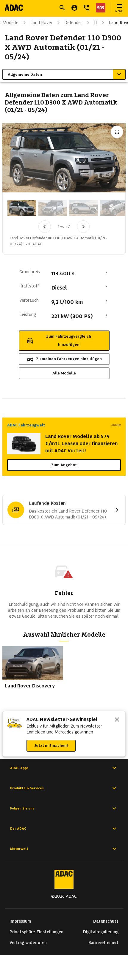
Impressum (20, 921)
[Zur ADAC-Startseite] (14, 7)
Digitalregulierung (100, 932)
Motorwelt (19, 849)
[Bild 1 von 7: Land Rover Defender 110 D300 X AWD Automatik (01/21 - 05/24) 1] (21, 208)
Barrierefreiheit (103, 942)
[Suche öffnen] (62, 7)
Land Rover (41, 22)
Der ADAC (18, 828)
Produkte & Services (27, 788)
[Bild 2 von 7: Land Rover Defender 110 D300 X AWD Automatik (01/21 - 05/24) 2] (52, 208)
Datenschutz (105, 921)
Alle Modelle (64, 373)
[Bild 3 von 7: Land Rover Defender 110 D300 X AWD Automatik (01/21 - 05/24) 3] (83, 208)
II (95, 22)
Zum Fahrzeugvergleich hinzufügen (68, 340)
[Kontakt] (86, 7)
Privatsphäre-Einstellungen (36, 932)
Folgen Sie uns (22, 808)
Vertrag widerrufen (28, 942)
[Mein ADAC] (74, 7)
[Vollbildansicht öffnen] (117, 132)
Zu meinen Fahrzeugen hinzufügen (69, 358)
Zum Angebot (64, 464)
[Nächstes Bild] (83, 226)
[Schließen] (117, 720)
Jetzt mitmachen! (51, 745)
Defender (73, 22)
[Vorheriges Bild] (44, 226)
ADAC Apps (19, 768)
